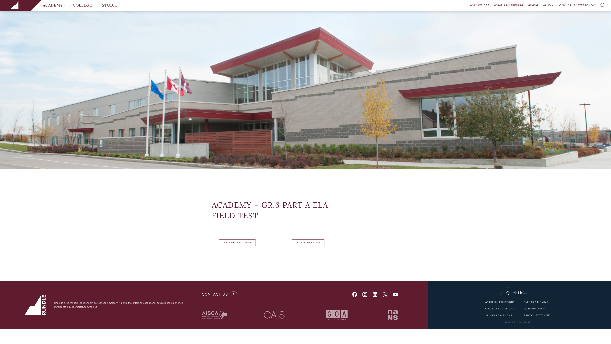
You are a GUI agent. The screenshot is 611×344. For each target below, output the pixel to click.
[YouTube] (395, 294)
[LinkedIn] (375, 294)
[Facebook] (354, 294)
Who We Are (480, 5)
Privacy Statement (537, 315)
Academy (53, 5)
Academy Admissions (500, 302)
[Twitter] (385, 294)
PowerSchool (585, 5)
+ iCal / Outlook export (308, 242)
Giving (533, 5)
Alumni (549, 5)
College (83, 5)
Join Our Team (534, 309)
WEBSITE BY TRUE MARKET (518, 322)
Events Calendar (536, 302)
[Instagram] (365, 294)
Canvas (565, 5)
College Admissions (499, 309)
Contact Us (215, 294)
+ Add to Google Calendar (237, 242)
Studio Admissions (498, 315)
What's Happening (509, 5)
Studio (110, 5)
